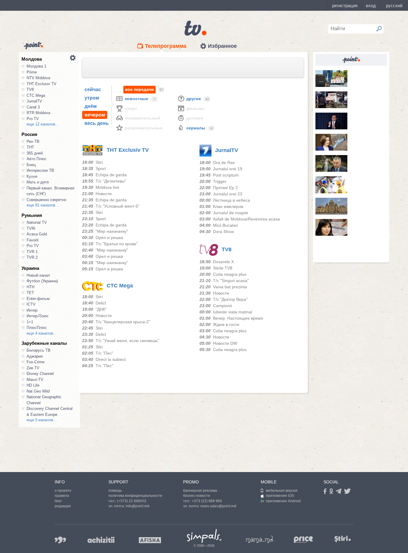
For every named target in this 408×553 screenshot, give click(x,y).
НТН (30, 287)
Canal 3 (33, 107)
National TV (37, 222)
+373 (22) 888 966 (207, 501)
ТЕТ (30, 292)
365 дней (35, 153)
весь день (97, 123)
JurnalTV (34, 101)
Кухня (32, 176)
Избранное (222, 46)
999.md (60, 540)
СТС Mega (36, 95)
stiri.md (342, 539)
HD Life (33, 385)
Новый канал (38, 275)
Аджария (35, 356)
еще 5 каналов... (42, 420)
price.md (303, 539)
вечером (95, 114)
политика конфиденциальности (135, 496)
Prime (32, 72)
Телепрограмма (165, 46)
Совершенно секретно (46, 199)
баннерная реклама (200, 490)
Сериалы (195, 127)
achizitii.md (101, 540)
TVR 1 (32, 251)
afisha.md (150, 540)
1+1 (30, 322)
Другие (193, 98)
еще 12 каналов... (43, 124)
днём (91, 106)
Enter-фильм (38, 298)
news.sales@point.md (218, 506)
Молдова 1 (36, 66)
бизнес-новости (196, 496)
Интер (32, 310)
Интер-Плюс (38, 316)
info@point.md (137, 506)
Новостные (136, 98)
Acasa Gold (37, 234)
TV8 (30, 89)
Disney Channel (40, 373)
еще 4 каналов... (42, 333)
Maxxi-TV (35, 379)
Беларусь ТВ (38, 350)
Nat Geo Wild (38, 391)
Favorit (33, 240)
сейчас (93, 89)
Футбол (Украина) (42, 281)
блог (58, 501)
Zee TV (33, 368)
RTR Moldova (38, 113)
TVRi (31, 228)
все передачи (139, 89)
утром (92, 97)
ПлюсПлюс (37, 327)
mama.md (259, 539)
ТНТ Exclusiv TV (41, 84)
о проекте (63, 490)
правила (62, 496)
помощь (115, 490)
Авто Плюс (37, 159)
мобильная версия (281, 490)
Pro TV (33, 119)
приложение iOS (280, 496)
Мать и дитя (38, 182)
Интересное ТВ (40, 170)
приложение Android (283, 501)
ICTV (31, 304)
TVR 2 (32, 257)
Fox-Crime (36, 362)
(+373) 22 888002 (131, 501)
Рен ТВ (33, 141)
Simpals (204, 536)
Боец (31, 165)
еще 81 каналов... (43, 205)
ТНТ (30, 147)
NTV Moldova (38, 78)
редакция (63, 506)
